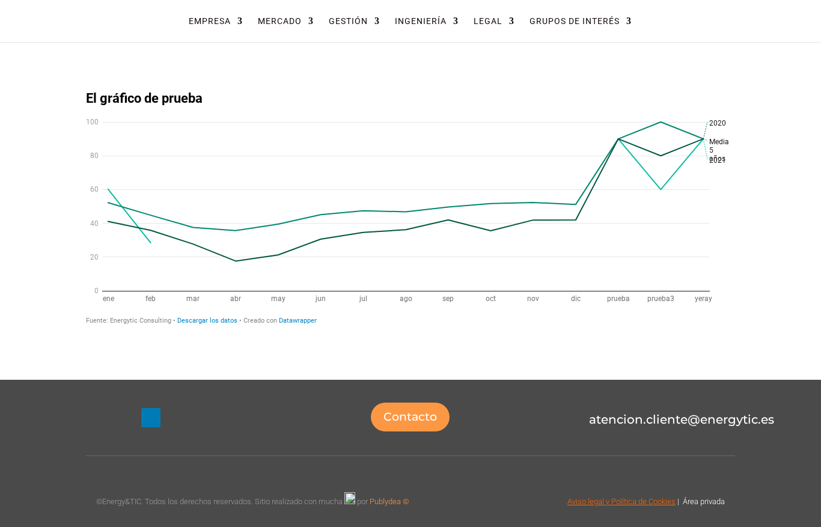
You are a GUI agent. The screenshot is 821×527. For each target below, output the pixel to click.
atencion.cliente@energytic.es (681, 419)
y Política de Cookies (640, 501)
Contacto (410, 417)
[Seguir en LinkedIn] (150, 417)
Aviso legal (585, 501)
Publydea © (392, 501)
